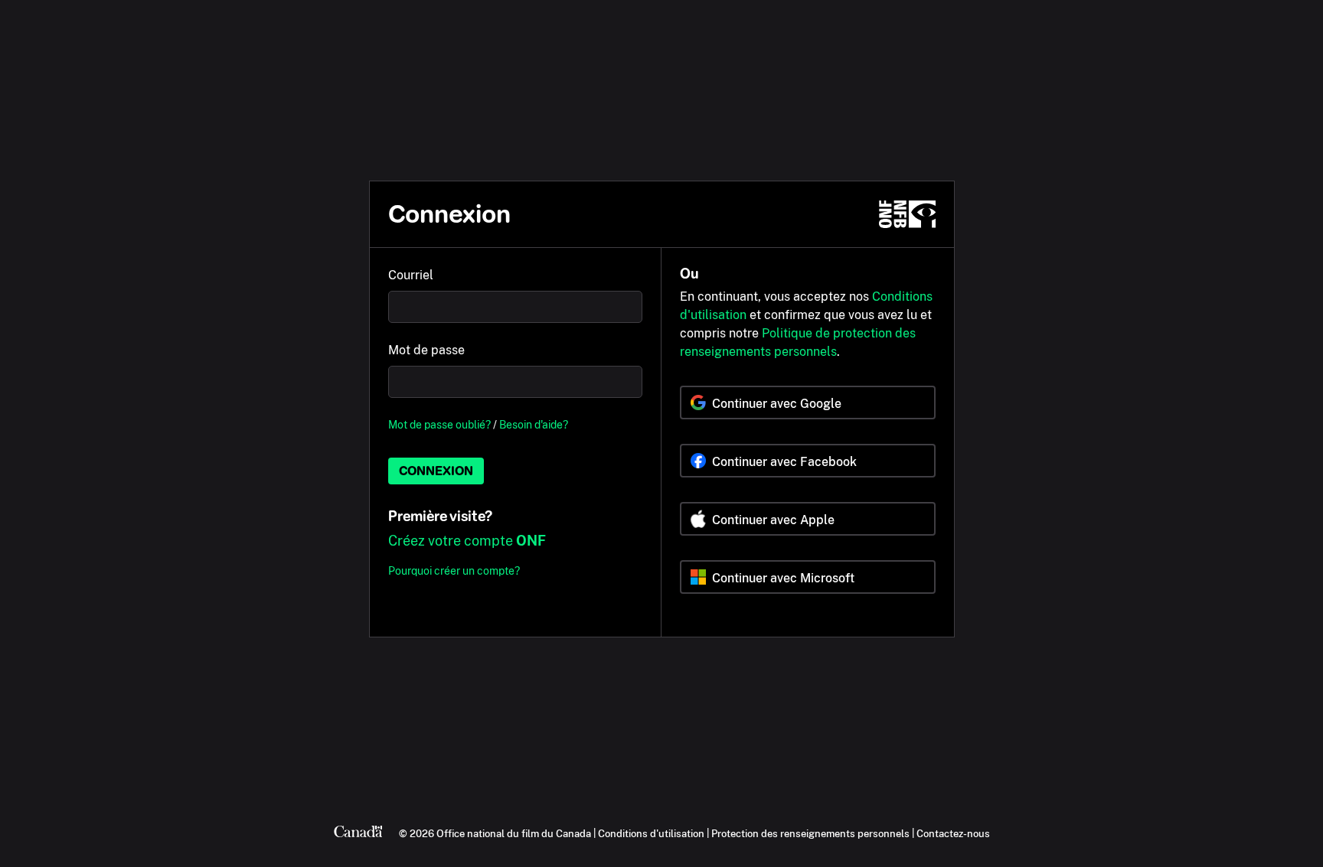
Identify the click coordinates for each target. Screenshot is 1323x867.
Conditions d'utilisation (651, 833)
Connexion (436, 471)
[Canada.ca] (358, 833)
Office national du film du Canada (513, 833)
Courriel (410, 275)
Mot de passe (426, 350)
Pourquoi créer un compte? (454, 570)
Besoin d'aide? (533, 424)
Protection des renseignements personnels (810, 833)
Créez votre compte (467, 541)
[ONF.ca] (907, 214)
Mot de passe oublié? (439, 424)
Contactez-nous (953, 833)
